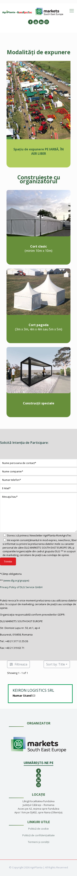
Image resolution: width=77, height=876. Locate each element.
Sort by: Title (55, 664)
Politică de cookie (38, 828)
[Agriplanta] (17, 12)
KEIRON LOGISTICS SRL (33, 690)
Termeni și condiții (38, 842)
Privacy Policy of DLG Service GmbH (21, 587)
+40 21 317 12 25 (14, 641)
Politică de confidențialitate (38, 835)
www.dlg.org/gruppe (16, 580)
